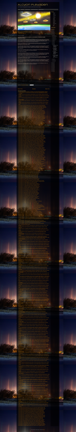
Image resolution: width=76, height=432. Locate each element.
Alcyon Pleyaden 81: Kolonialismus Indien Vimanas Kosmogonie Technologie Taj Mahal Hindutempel (31, 124)
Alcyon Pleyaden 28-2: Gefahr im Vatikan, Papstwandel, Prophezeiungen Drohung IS (29, 184)
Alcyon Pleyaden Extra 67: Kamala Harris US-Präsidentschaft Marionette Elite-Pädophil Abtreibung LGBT (32, 409)
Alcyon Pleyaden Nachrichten (22, 33)
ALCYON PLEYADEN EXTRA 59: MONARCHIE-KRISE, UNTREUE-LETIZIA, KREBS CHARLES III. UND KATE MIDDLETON (34, 398)
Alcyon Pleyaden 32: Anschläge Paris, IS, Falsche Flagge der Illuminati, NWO (28, 175)
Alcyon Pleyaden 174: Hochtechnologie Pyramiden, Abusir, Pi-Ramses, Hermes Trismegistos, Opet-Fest (31, 425)
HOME (19, 9)
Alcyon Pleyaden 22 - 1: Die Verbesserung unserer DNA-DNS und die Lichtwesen (29, 196)
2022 (53, 34)
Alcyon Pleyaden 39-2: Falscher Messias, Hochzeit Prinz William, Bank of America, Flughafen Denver (31, 163)
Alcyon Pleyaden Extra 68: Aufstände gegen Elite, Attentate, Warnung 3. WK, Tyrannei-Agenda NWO (31, 410)
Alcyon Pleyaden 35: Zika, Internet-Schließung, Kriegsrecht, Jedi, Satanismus (28, 169)
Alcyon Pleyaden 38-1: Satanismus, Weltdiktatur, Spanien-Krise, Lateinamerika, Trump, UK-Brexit (31, 166)
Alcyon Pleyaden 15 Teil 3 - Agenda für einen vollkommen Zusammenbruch (28, 210)
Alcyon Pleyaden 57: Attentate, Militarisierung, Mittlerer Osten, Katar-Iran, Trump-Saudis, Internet (31, 146)
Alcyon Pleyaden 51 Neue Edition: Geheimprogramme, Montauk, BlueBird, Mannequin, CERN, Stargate (31, 152)
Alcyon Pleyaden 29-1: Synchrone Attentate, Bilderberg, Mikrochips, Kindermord (29, 183)
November (54, 36)
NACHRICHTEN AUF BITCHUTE (34, 9)
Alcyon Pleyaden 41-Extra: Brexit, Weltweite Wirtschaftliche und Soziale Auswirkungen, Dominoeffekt (31, 161)
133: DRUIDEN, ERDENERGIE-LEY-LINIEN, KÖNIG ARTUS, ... (55, 49)
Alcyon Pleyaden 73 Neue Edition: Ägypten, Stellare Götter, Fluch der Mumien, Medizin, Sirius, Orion (31, 131)
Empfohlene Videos (41, 9)
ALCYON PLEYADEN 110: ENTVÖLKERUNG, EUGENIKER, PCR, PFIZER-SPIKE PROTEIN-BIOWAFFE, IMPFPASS (33, 91)
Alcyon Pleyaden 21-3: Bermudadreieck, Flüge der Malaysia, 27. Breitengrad (28, 197)
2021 (53, 62)
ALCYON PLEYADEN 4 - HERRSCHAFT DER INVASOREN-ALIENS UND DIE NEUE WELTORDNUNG (31, 223)
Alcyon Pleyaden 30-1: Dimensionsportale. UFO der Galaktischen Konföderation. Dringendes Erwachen (31, 181)
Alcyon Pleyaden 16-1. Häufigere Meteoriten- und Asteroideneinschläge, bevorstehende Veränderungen (32, 209)
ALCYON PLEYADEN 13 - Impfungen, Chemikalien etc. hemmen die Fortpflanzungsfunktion (30, 214)
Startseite (34, 88)
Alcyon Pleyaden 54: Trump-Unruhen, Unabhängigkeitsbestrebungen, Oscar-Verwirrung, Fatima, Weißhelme (32, 149)
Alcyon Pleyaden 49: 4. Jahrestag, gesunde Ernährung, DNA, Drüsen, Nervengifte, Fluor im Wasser (31, 154)
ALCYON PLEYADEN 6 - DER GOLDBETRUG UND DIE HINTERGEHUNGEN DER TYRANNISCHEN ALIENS (32, 221)
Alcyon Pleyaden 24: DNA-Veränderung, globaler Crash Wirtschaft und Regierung (29, 192)
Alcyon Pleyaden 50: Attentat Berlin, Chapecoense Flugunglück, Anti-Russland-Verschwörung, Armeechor (32, 153)
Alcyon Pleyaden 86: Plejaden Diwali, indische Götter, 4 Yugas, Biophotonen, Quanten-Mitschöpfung (31, 119)
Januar (54, 61)
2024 (53, 32)
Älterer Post (47, 88)
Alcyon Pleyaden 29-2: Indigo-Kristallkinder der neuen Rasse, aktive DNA (28, 182)
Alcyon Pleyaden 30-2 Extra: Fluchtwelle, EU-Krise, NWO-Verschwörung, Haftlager (29, 179)
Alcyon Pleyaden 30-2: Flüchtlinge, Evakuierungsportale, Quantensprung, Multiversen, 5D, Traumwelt (31, 180)
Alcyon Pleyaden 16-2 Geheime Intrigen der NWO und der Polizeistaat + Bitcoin (28, 208)
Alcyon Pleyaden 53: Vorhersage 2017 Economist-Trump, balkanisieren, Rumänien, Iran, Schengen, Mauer (32, 150)
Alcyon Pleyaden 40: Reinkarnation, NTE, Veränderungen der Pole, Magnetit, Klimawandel (30, 162)
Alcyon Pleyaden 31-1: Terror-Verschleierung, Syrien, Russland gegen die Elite (28, 177)
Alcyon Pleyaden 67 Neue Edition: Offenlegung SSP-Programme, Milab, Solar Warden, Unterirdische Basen (32, 137)
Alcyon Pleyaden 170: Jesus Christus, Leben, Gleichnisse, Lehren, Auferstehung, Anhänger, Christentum (32, 421)
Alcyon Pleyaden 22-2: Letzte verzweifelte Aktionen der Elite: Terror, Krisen (28, 195)
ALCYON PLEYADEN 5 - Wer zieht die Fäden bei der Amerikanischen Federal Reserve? (30, 222)
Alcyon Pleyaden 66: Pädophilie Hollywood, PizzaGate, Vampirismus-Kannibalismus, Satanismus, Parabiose (32, 138)
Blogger (44, 429)
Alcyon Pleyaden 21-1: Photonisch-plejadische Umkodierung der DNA (27, 199)
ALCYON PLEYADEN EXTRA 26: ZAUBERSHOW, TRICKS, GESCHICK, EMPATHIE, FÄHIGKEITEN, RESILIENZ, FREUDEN (34, 307)
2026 (53, 30)
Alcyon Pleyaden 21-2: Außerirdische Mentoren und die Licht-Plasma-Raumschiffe (29, 198)
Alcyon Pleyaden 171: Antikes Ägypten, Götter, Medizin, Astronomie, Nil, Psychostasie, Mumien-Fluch (31, 422)
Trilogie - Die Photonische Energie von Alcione (24, 224)
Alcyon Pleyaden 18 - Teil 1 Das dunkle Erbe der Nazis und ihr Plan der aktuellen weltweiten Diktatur (31, 205)
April (53, 44)
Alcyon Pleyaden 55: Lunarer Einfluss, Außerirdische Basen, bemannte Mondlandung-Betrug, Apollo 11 (31, 148)
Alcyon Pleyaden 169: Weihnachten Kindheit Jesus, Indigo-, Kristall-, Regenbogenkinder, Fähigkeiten (31, 420)
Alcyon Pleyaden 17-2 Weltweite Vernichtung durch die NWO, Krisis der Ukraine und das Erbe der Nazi (31, 206)
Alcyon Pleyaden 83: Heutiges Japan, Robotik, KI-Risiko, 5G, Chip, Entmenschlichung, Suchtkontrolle (31, 122)
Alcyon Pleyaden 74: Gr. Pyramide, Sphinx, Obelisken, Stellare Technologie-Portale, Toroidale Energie (31, 130)
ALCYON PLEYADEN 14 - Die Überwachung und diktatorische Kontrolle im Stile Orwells (29, 213)
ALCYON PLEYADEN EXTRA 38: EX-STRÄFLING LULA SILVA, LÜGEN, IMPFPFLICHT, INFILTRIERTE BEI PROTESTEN (34, 339)
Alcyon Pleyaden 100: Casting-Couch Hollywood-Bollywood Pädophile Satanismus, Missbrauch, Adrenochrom (32, 106)
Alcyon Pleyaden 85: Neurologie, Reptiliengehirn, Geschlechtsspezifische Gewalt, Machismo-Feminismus (32, 120)
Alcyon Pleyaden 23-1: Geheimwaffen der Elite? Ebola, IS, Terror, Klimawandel (28, 194)
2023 (53, 33)
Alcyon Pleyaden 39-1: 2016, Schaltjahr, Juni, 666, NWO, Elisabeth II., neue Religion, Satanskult (31, 164)
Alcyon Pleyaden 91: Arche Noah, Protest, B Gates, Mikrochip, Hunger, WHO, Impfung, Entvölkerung (31, 114)
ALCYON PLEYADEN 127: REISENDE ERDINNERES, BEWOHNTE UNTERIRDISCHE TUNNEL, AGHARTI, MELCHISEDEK (34, 270)
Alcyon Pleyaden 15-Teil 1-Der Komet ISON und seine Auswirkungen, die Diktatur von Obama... (30, 212)
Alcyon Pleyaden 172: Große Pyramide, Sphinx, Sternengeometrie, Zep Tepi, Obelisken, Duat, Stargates (32, 423)
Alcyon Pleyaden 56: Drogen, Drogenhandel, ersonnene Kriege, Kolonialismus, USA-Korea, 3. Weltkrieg (31, 147)
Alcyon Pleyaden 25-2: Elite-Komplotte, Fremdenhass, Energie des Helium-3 (28, 190)
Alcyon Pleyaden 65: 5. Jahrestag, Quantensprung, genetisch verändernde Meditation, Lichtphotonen (31, 139)
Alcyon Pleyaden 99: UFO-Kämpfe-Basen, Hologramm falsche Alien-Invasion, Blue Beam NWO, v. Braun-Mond (32, 107)
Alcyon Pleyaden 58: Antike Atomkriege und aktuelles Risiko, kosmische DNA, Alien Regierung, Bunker (31, 145)
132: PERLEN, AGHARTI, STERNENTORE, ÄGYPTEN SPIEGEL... (55, 52)
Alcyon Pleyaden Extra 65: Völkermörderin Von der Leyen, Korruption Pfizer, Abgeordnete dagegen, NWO (32, 407)
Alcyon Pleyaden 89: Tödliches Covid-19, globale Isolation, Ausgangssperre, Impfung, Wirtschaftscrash (31, 116)
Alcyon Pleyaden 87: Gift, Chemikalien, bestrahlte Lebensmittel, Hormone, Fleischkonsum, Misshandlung (32, 118)
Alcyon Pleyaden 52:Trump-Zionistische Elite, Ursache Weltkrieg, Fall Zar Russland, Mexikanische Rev (31, 151)
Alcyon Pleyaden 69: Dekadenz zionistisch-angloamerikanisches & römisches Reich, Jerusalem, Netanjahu (32, 135)
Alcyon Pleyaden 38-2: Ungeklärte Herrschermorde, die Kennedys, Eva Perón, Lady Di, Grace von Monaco (32, 165)
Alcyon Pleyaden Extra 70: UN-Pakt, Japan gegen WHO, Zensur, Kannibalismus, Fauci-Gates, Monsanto (32, 412)
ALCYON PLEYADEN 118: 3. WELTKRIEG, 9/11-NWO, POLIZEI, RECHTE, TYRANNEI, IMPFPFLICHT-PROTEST (33, 236)
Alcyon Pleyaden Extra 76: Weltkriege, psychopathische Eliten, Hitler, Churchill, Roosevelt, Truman (31, 418)
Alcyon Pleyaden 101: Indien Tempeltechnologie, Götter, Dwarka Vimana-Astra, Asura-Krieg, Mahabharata (32, 105)
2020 (53, 63)
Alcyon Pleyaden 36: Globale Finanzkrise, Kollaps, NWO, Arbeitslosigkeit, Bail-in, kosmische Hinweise (31, 168)
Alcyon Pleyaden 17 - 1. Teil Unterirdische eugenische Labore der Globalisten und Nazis (30, 207)
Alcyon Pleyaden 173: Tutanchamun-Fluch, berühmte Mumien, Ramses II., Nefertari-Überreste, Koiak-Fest (32, 424)
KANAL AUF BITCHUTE (27, 9)
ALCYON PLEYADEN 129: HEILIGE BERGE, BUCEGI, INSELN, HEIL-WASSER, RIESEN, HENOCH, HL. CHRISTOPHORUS (34, 276)
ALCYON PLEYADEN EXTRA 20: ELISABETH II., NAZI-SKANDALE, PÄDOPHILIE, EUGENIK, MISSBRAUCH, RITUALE (33, 288)
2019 (53, 64)
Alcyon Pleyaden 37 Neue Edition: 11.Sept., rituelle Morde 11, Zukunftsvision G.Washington (30, 167)
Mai (53, 43)
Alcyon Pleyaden (33, 5)
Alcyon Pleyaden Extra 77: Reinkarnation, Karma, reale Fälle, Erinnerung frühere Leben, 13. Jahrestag (31, 419)
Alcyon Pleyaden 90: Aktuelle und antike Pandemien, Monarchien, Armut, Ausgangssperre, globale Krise (32, 115)
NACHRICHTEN (22, 9)
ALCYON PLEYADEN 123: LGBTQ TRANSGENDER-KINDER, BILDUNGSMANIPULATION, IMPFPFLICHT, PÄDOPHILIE (33, 256)
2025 (53, 31)
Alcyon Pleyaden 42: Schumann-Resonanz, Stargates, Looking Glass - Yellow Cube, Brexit (30, 160)
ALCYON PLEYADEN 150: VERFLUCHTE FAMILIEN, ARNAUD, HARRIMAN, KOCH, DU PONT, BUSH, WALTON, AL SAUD (34, 340)
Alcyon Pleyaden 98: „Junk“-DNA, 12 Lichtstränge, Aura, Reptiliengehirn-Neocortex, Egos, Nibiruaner (31, 108)
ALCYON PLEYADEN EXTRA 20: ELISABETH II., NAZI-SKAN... (55, 46)
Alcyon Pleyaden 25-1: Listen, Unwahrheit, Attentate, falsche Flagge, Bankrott (28, 191)
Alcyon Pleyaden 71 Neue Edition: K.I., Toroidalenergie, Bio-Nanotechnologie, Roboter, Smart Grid (31, 133)
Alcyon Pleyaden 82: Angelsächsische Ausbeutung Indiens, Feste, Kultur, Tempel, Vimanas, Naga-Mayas (32, 123)
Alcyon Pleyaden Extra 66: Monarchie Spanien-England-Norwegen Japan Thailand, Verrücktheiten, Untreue (32, 408)
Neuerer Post (20, 88)
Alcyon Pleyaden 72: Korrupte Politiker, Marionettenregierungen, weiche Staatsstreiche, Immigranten (31, 132)
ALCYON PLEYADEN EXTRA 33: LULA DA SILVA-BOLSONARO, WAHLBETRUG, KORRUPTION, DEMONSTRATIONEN (33, 327)
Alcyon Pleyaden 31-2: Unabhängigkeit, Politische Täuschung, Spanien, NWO (28, 176)
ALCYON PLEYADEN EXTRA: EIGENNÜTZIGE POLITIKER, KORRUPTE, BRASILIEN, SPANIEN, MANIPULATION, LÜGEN (34, 237)
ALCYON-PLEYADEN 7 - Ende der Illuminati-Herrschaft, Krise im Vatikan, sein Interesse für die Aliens (31, 220)
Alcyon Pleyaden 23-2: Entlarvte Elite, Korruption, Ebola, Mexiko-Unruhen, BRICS (29, 193)
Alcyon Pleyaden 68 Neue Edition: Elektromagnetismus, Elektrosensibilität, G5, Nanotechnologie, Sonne (31, 136)
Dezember (54, 35)
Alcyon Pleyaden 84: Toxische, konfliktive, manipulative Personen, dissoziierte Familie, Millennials (31, 121)
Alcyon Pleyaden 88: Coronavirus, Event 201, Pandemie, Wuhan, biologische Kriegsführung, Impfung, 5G (32, 117)
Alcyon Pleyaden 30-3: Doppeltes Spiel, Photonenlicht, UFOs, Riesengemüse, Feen (29, 178)
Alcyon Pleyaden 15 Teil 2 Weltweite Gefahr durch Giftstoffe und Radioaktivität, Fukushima (30, 211)
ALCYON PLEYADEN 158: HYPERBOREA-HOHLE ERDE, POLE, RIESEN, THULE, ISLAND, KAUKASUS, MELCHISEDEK (34, 365)
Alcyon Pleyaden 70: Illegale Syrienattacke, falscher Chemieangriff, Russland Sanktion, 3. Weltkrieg (31, 134)
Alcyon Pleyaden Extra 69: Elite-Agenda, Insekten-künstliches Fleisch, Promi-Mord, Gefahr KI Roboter (31, 411)
